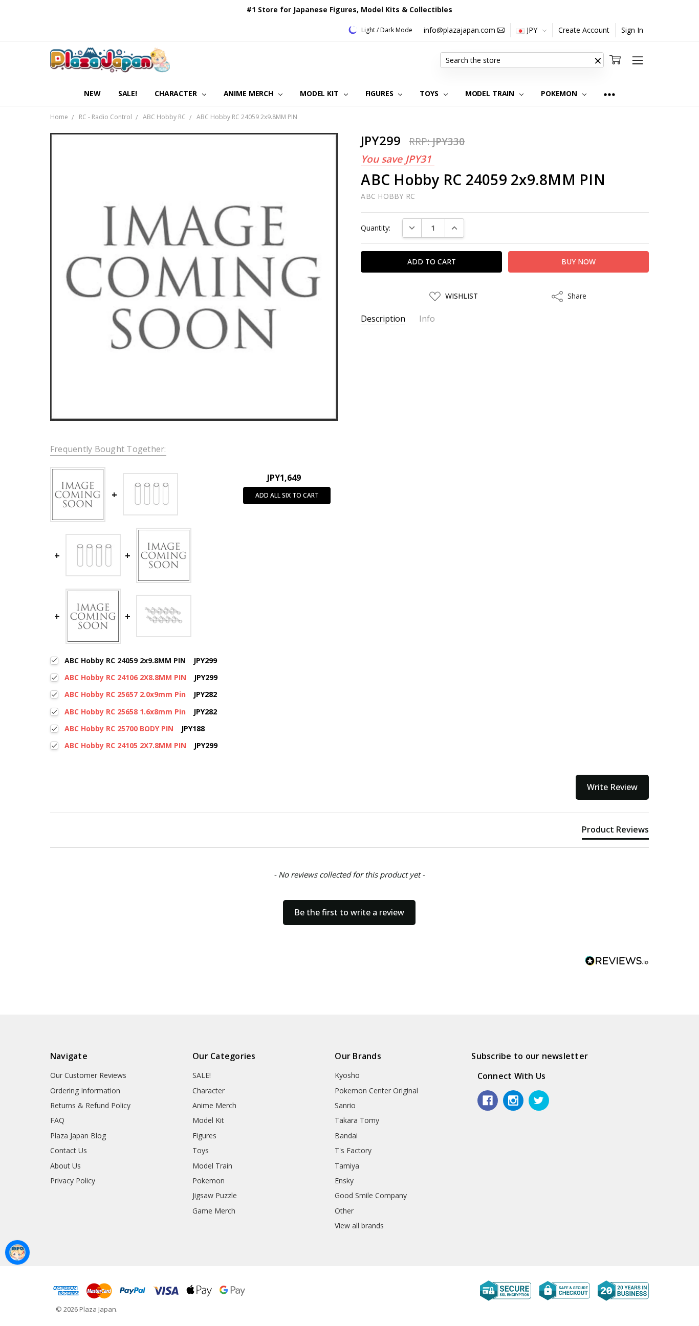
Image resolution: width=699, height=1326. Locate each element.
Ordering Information (85, 1090)
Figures (380, 93)
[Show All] (609, 93)
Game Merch (213, 1211)
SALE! (127, 93)
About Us (65, 1166)
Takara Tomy (357, 1120)
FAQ (57, 1120)
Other (344, 1211)
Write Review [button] (612, 787)
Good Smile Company (371, 1195)
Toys (430, 93)
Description (383, 318)
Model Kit (320, 93)
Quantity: (375, 228)
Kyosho (347, 1075)
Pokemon (560, 93)
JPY (532, 30)
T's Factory (353, 1150)
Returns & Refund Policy (90, 1105)
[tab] (615, 831)
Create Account (583, 30)
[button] (598, 60)
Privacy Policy (72, 1180)
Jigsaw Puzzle (214, 1195)
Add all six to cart (287, 495)
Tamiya (347, 1166)
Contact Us (68, 1150)
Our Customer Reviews (88, 1075)
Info (427, 318)
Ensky (344, 1180)
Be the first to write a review (349, 912)
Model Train (490, 93)
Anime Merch (249, 93)
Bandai (346, 1135)
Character (177, 93)
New (92, 93)
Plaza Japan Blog (78, 1135)
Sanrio (345, 1105)
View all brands (359, 1225)
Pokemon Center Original (376, 1090)
